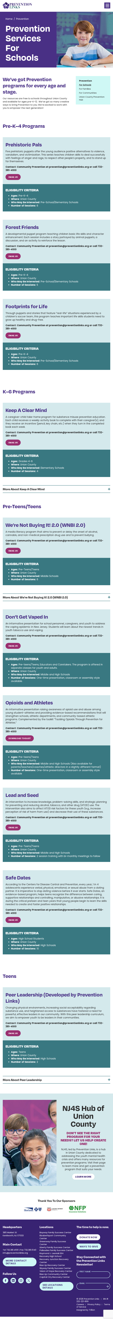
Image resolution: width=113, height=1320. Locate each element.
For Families (85, 88)
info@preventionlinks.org (15, 1252)
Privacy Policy (94, 1304)
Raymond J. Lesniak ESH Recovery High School (51, 1255)
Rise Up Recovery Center (52, 1265)
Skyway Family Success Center (55, 1268)
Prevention (22, 19)
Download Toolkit (20, 738)
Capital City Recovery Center (55, 1277)
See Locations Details (53, 1286)
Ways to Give (89, 1246)
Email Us (13, 177)
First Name (85, 1271)
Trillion (92, 1310)
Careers (80, 1304)
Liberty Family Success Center (55, 1247)
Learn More (83, 1176)
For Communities (88, 92)
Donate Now (88, 1237)
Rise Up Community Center (54, 1274)
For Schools (85, 84)
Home (9, 19)
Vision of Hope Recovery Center (56, 1271)
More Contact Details (16, 1262)
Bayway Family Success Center (55, 1232)
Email (82, 1283)
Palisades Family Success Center (56, 1250)
